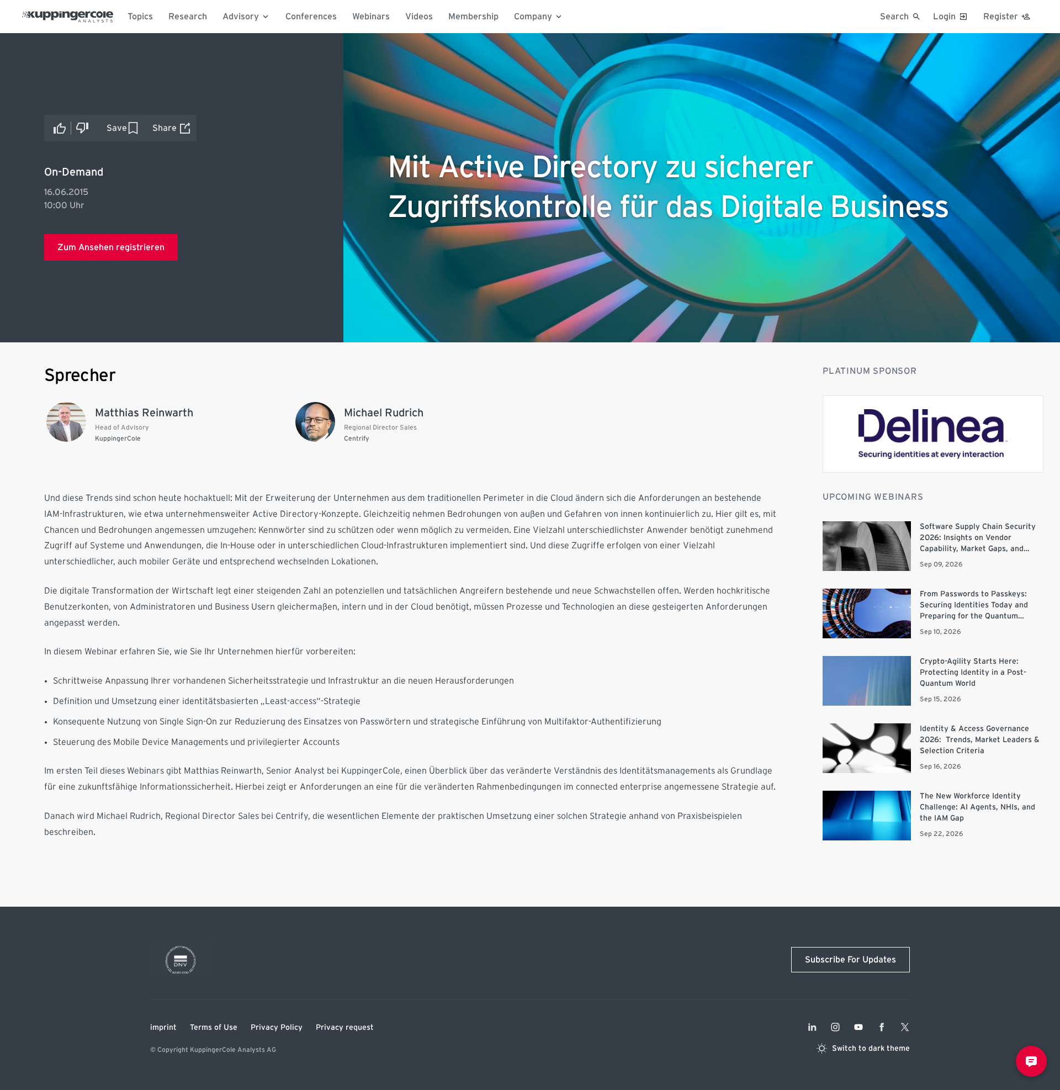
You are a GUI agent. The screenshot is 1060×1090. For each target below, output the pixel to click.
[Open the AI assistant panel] (1031, 1061)
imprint (163, 1027)
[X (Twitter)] (905, 1027)
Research (187, 16)
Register (1000, 16)
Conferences (311, 16)
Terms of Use (213, 1027)
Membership (473, 16)
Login (944, 16)
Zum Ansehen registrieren (111, 247)
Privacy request (345, 1027)
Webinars (371, 16)
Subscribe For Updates (850, 959)
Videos (419, 16)
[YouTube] (858, 1027)
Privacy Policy (277, 1027)
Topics (140, 16)
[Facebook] (882, 1027)
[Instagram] (835, 1027)
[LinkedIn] (812, 1027)
